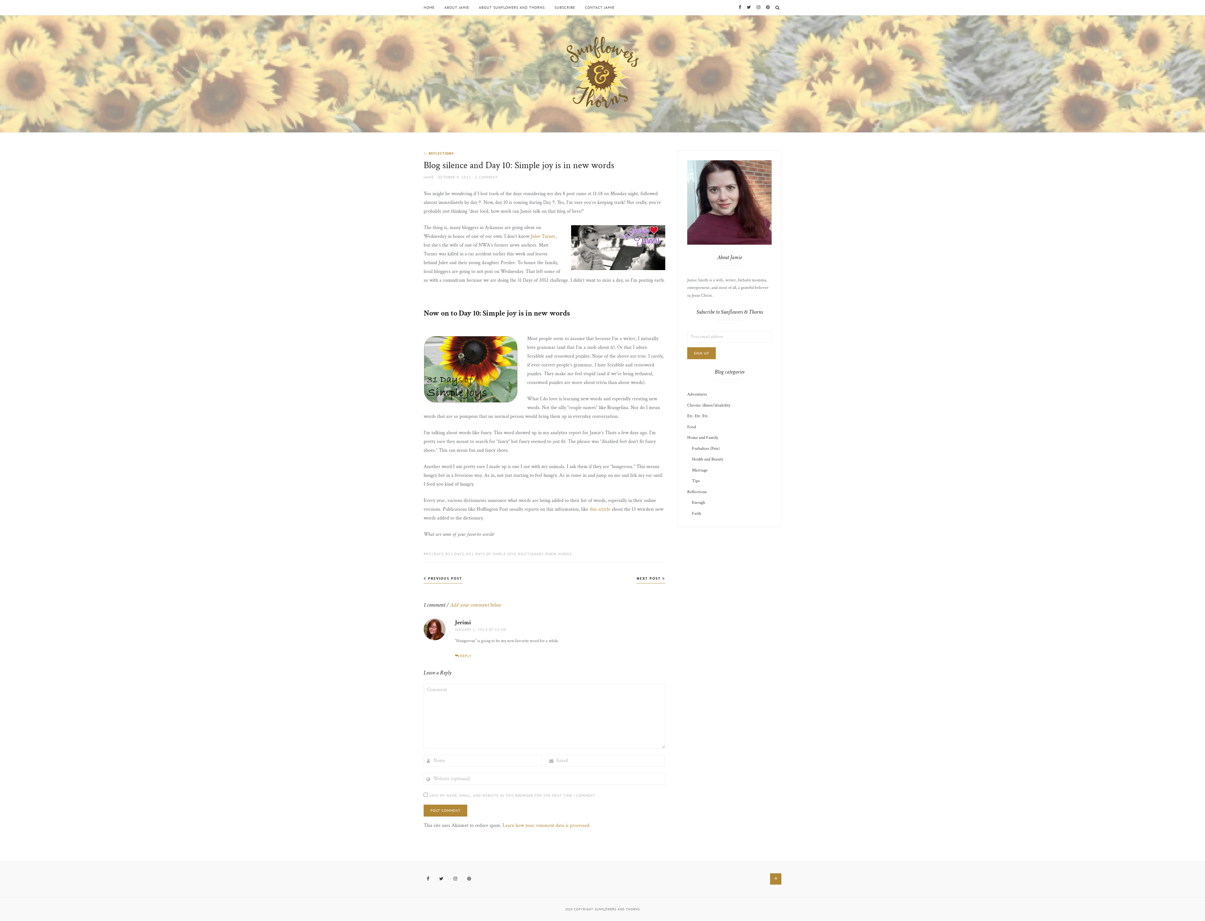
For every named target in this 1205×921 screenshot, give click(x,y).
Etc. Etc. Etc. (698, 416)
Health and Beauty (707, 459)
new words (560, 553)
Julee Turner (543, 236)
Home (429, 7)
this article (600, 509)
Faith (696, 513)
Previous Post (444, 578)
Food (691, 427)
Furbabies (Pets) (706, 448)
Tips (696, 481)
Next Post (649, 578)
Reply (466, 655)
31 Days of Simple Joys (492, 553)
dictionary (532, 553)
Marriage (700, 470)
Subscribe (564, 7)
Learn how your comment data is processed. (547, 825)
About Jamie (456, 7)
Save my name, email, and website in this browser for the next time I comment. (512, 795)
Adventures (697, 394)
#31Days (434, 553)
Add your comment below (475, 605)
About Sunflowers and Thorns (512, 7)
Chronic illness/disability (708, 405)
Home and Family (702, 437)
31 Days (456, 553)
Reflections (441, 153)
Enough (698, 502)
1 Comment (486, 177)
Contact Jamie (599, 7)
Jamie (429, 177)
